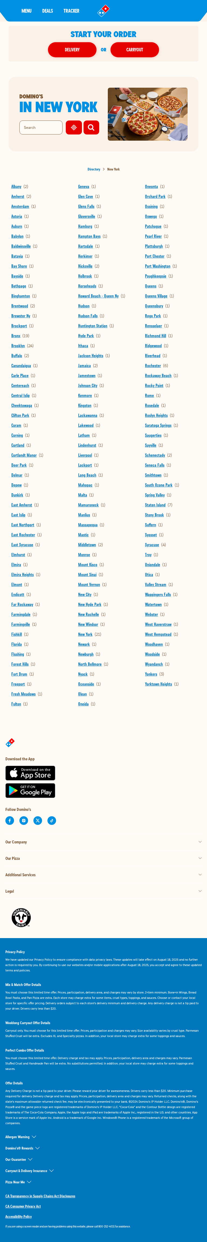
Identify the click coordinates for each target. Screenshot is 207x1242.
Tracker (72, 10)
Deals (47, 10)
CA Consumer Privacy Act (23, 1206)
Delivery (72, 50)
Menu (27, 10)
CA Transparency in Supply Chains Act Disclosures (40, 1196)
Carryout (134, 50)
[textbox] (103, 1226)
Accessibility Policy (18, 1216)
